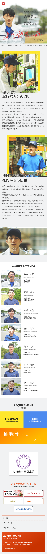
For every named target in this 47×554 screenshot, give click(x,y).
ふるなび (13, 501)
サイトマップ (7, 523)
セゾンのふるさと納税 (23, 509)
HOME (5, 518)
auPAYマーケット (33, 501)
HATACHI (3, 3)
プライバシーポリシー (10, 528)
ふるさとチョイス (33, 493)
